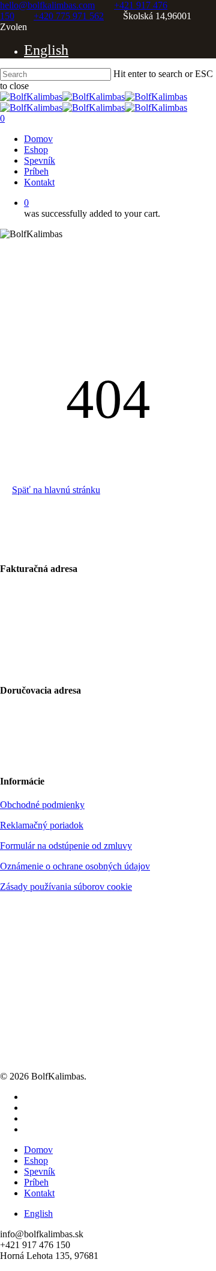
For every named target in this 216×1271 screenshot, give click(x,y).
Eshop (36, 1160)
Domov (38, 1150)
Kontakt (39, 1193)
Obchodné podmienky (42, 805)
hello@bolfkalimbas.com (47, 5)
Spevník (39, 1171)
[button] (56, 490)
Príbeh (36, 1182)
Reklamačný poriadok (41, 825)
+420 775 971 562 (69, 16)
